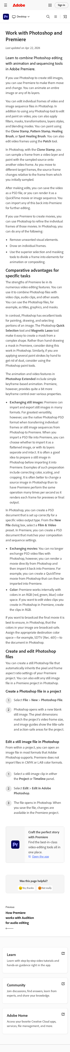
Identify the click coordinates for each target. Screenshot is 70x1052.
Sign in (61, 5)
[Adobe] (19, 5)
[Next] (50, 921)
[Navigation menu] (5, 5)
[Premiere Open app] (65, 17)
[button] (50, 5)
